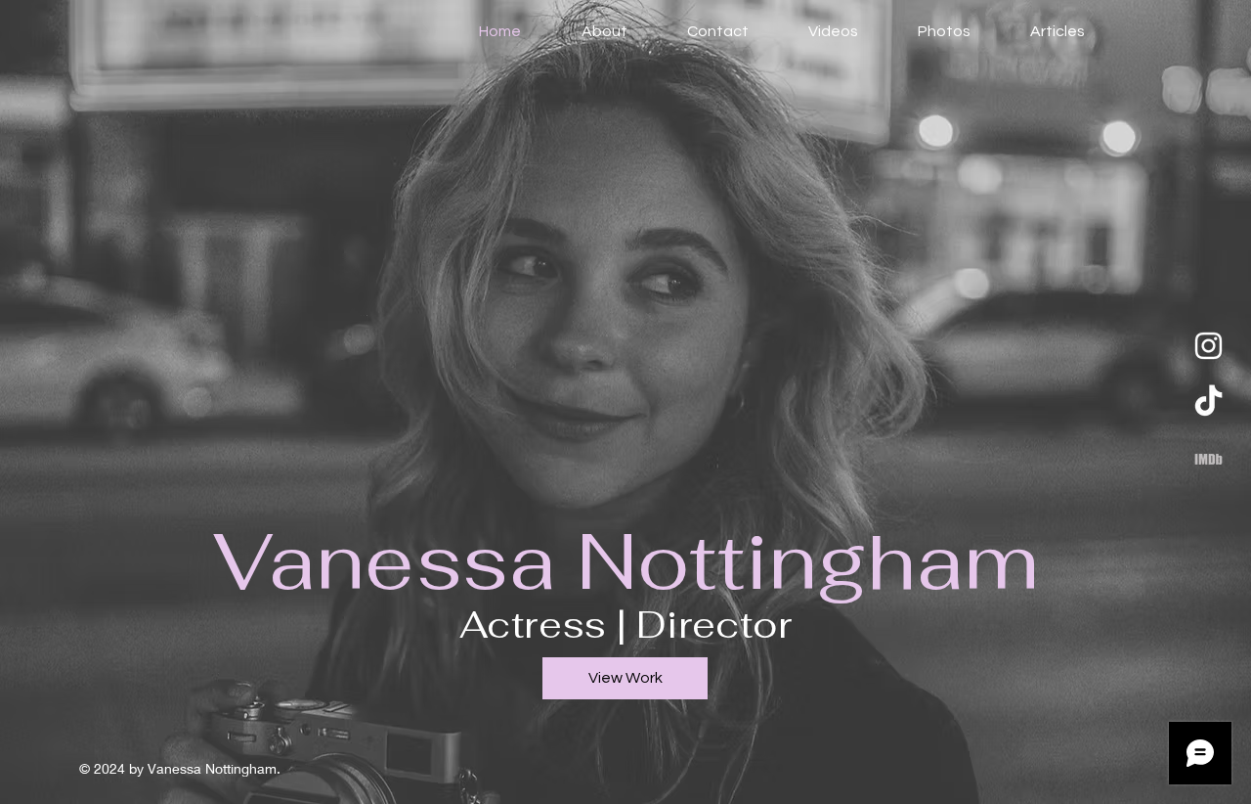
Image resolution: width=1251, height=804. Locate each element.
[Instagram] (1208, 346)
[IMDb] (1208, 459)
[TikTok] (1208, 402)
